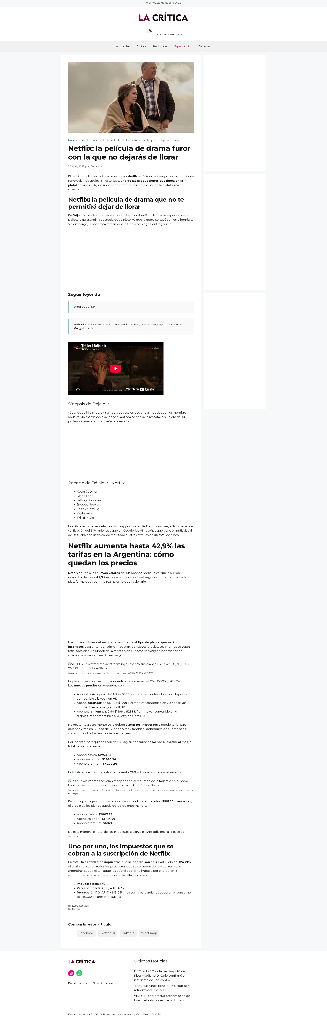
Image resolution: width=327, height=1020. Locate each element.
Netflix (133, 176)
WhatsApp (149, 933)
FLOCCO (96, 1014)
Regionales (160, 46)
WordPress (143, 1014)
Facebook (86, 933)
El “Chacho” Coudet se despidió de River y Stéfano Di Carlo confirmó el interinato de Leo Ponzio (159, 976)
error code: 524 (85, 306)
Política (141, 46)
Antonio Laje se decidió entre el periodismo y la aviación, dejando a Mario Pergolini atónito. (127, 326)
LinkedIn (128, 933)
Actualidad (123, 46)
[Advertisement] (131, 254)
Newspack (126, 1014)
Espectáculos (183, 46)
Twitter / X (107, 933)
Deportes (204, 46)
